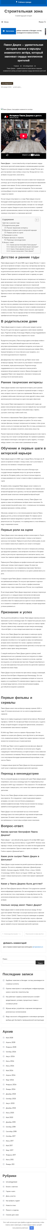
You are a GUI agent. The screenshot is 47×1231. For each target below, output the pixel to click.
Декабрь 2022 (11, 1108)
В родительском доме (11, 225)
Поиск (41, 22)
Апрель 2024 (10, 1075)
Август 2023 (10, 1103)
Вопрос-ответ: (9, 242)
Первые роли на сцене (15, 233)
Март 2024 (10, 1080)
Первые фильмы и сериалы (14, 238)
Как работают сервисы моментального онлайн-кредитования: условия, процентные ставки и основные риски (23, 1000)
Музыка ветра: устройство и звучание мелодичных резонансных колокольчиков (24, 1010)
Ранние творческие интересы (17, 228)
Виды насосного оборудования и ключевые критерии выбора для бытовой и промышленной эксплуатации (25, 1018)
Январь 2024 (10, 1089)
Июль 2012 (9, 1159)
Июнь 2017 (10, 1141)
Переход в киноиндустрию (16, 240)
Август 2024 (10, 1056)
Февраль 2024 (11, 1084)
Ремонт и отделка (12, 1210)
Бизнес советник (12, 1187)
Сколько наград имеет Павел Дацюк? (22, 251)
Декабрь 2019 (11, 1122)
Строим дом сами (12, 1215)
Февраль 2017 (11, 1155)
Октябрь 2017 (11, 1136)
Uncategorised (7, 83)
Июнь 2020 (10, 1113)
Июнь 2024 (10, 1066)
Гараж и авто (10, 1191)
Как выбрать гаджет (13, 1201)
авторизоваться (38, 947)
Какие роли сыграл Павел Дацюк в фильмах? (24, 247)
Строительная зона (23, 12)
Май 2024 (9, 1070)
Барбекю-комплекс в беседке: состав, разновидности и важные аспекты (27, 32)
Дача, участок (11, 1196)
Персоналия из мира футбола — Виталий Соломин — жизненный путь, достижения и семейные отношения (36, 934)
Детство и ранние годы (11, 223)
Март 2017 (9, 1150)
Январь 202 (10, 1164)
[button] (35, 220)
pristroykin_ (17, 87)
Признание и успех (10, 235)
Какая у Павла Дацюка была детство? (22, 249)
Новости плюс (11, 1205)
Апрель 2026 (10, 1042)
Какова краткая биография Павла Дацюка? (23, 245)
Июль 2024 (10, 1061)
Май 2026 (9, 1038)
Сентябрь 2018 (11, 1131)
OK (32, 1228)
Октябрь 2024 (11, 1052)
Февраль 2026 (11, 1047)
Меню (6, 22)
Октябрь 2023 (11, 1099)
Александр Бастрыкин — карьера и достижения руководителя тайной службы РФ (13, 934)
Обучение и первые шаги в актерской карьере (20, 230)
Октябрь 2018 (11, 1127)
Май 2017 (9, 1145)
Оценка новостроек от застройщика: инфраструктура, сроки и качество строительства (25, 990)
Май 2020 (9, 1117)
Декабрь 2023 (11, 1094)
